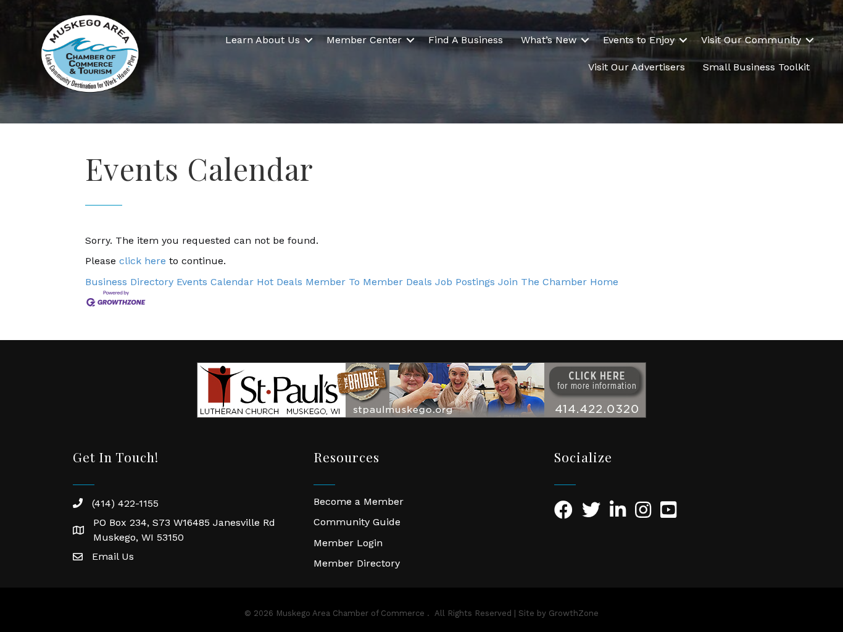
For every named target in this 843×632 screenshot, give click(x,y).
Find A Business (465, 40)
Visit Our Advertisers (636, 67)
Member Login (348, 543)
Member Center (364, 40)
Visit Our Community (751, 40)
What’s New (548, 40)
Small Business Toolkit (756, 67)
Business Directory (129, 282)
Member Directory (357, 563)
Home (604, 282)
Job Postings (465, 282)
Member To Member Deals (368, 282)
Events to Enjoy (639, 40)
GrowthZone (574, 613)
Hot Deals (279, 282)
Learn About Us (262, 40)
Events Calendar (215, 282)
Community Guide (357, 522)
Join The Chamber (542, 282)
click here (142, 261)
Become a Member (359, 501)
